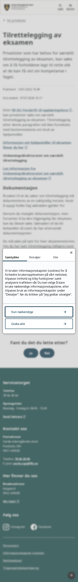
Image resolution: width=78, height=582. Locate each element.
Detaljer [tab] (35, 257)
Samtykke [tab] (12, 257)
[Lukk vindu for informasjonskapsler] (71, 252)
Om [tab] (55, 257)
